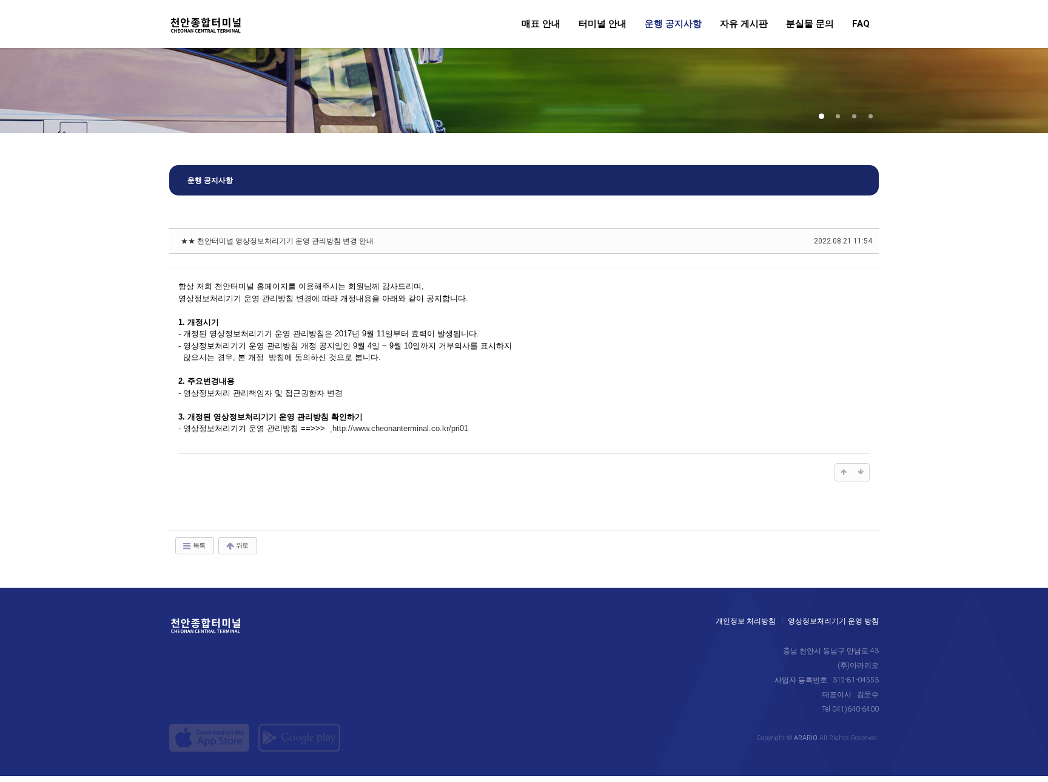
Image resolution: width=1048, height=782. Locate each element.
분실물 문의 (810, 24)
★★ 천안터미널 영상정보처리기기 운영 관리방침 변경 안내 (277, 241)
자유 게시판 (744, 24)
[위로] (843, 472)
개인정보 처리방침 (746, 621)
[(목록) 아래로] (860, 472)
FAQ (861, 24)
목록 (198, 545)
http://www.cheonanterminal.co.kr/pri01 (400, 428)
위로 (241, 545)
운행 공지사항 (673, 24)
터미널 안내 (602, 24)
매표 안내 (541, 24)
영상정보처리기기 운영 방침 (833, 621)
